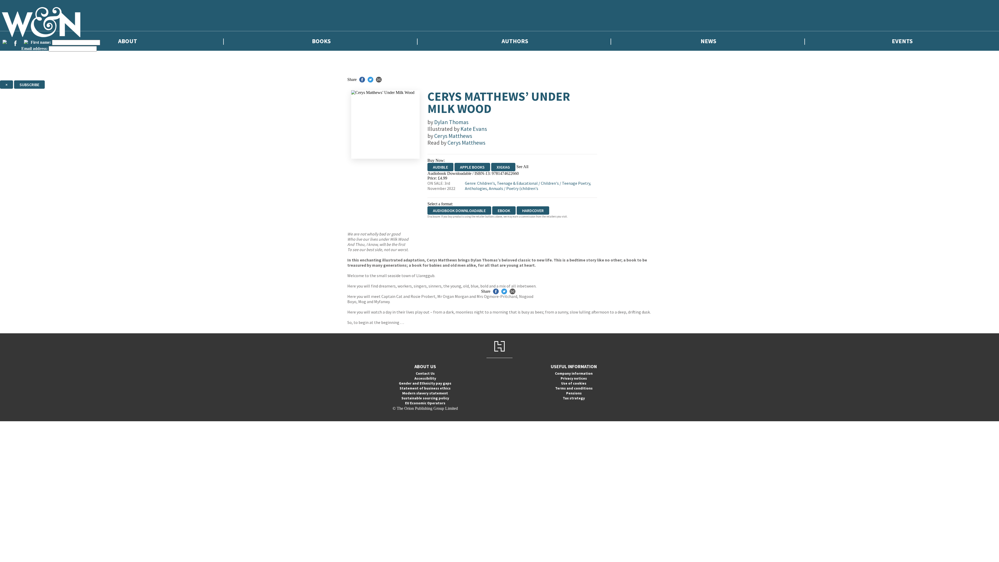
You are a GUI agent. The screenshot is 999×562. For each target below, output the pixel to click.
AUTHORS (515, 41)
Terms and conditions (574, 388)
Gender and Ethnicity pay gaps (425, 383)
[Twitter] (5, 42)
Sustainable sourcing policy (425, 398)
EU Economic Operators (425, 403)
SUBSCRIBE (29, 84)
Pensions (574, 393)
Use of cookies (573, 383)
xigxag (503, 167)
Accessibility (425, 378)
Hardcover (533, 210)
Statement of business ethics (425, 388)
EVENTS (902, 41)
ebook (504, 210)
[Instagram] (26, 42)
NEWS (708, 41)
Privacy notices (574, 378)
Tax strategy (574, 398)
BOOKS (321, 41)
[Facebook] (15, 43)
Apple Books (472, 167)
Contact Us (425, 373)
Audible (440, 167)
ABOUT (127, 41)
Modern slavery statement (425, 393)
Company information (574, 373)
